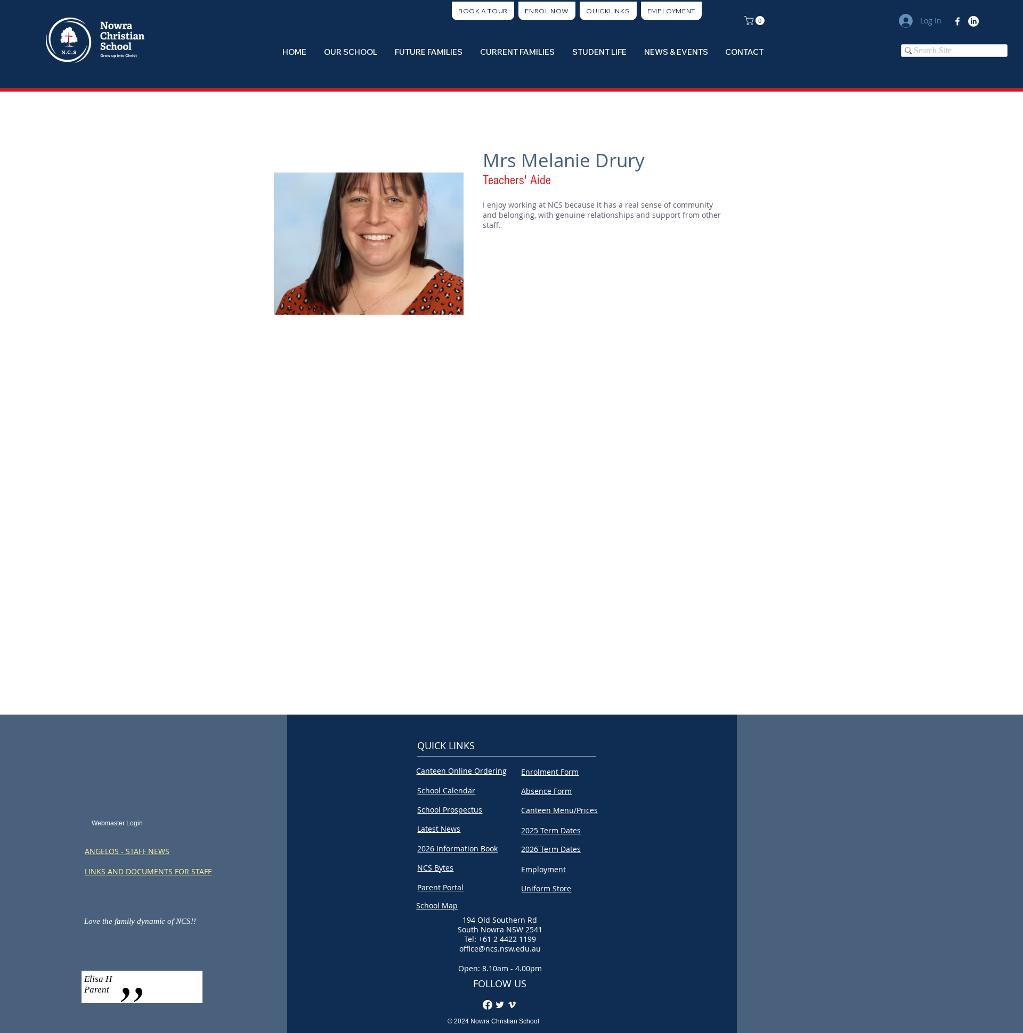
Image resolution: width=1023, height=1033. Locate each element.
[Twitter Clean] (500, 1005)
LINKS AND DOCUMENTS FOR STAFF (148, 871)
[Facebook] (957, 21)
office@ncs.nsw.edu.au (500, 949)
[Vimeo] (512, 1005)
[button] (608, 11)
